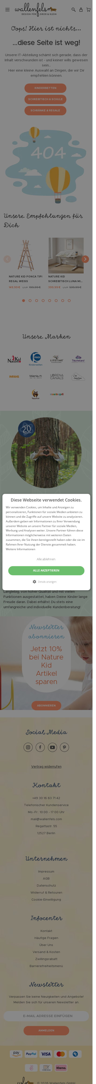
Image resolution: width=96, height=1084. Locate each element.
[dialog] (46, 542)
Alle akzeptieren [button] (46, 570)
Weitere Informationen (20, 549)
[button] (46, 581)
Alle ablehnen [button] (46, 559)
